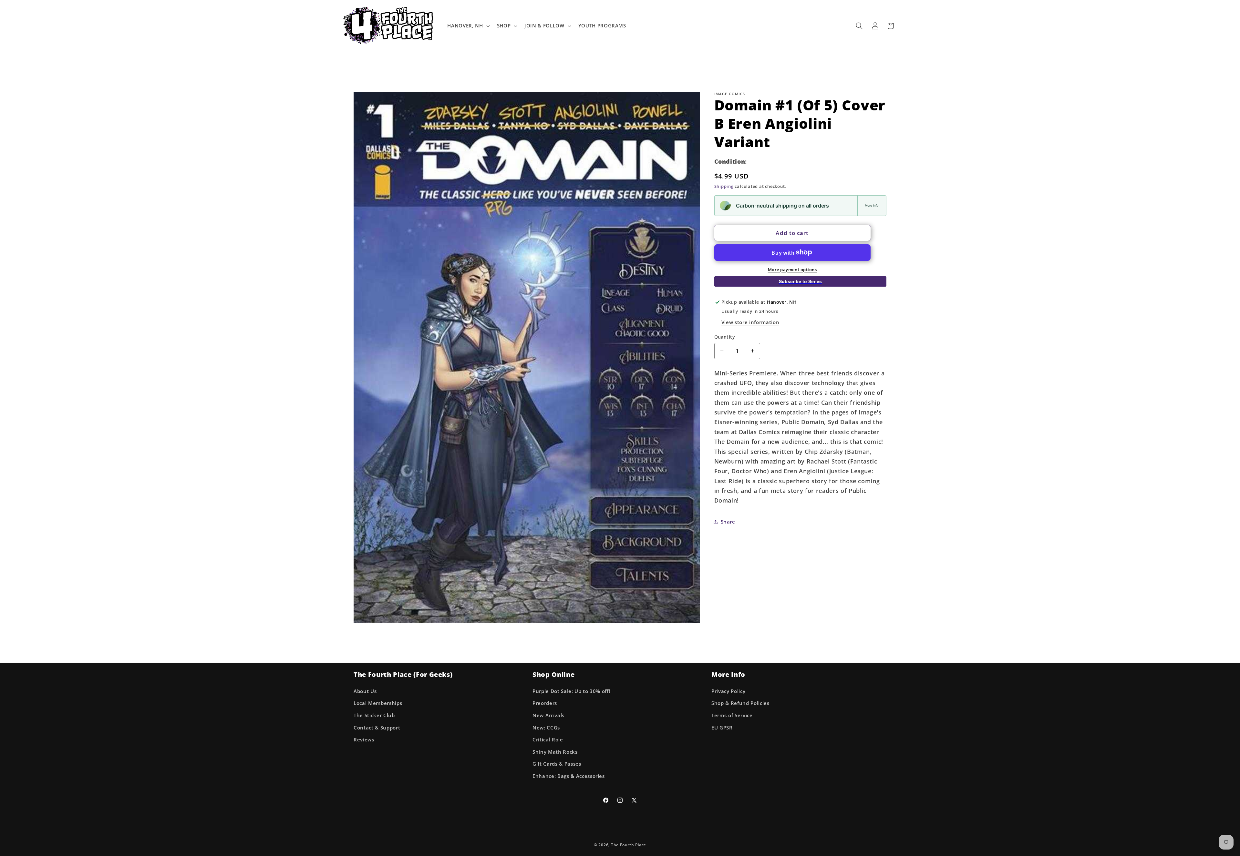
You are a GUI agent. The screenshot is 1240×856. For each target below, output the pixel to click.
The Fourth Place (628, 845)
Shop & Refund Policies (740, 703)
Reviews (364, 739)
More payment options (792, 269)
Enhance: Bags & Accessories (568, 776)
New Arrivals (548, 715)
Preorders (544, 703)
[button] (467, 25)
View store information (750, 322)
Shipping (724, 186)
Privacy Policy (728, 691)
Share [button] (728, 521)
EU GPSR (722, 727)
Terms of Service (732, 715)
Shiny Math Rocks (555, 752)
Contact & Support (377, 727)
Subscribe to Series (800, 281)
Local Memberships (378, 703)
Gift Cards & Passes (556, 763)
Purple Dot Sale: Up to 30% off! (571, 691)
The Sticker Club (374, 715)
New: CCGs (546, 727)
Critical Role (547, 739)
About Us (365, 691)
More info (872, 205)
